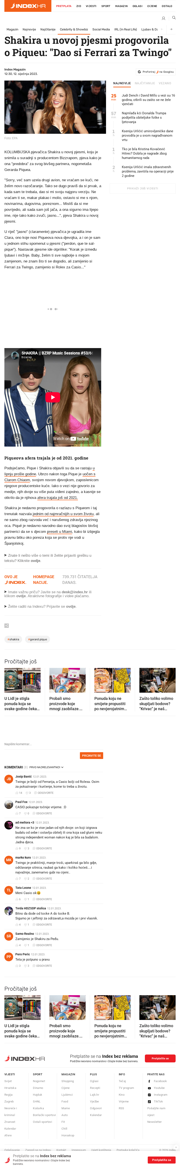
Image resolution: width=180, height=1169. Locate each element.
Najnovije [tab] (122, 83)
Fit (63, 1121)
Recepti (95, 1088)
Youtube (159, 1088)
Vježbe (94, 1101)
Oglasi (137, 6)
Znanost (9, 1121)
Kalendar (10, 1128)
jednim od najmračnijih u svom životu (63, 514)
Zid (78, 6)
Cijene (152, 6)
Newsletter (154, 1121)
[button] (9, 679)
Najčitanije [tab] (145, 83)
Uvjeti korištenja (101, 1150)
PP (9, 957)
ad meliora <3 (24, 822)
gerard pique (37, 639)
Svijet (8, 1081)
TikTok (158, 1101)
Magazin (12, 29)
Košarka (38, 1108)
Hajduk (37, 1094)
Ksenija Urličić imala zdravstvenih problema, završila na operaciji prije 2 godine (148, 171)
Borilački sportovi (44, 1115)
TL (9, 890)
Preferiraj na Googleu (158, 71)
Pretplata (64, 6)
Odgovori (96, 1108)
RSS (121, 1108)
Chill (64, 1128)
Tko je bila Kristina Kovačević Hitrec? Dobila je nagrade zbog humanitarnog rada (144, 153)
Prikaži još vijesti (142, 188)
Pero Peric (22, 954)
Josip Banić (23, 776)
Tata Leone (23, 887)
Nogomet (39, 1081)
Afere (8, 1135)
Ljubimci (67, 1094)
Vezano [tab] (165, 83)
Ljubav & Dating (152, 29)
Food (64, 1101)
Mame (65, 1108)
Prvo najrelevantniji (44, 767)
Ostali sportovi (42, 1121)
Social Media (101, 29)
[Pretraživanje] (172, 18)
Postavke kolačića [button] (128, 1150)
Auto (64, 1115)
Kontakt (61, 1150)
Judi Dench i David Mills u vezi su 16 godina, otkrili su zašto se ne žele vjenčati (148, 99)
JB (9, 779)
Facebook (160, 1081)
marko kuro (23, 857)
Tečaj (122, 1081)
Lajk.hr (94, 1094)
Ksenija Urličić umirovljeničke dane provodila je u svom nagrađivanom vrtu (147, 135)
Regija (8, 1094)
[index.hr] (27, 6)
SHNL (37, 1101)
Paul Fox (21, 802)
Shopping (67, 1081)
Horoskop (67, 1135)
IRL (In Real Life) (125, 29)
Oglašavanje (12, 1150)
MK (8, 860)
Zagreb (9, 1101)
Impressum (79, 1150)
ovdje (21, 596)
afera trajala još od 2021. (57, 498)
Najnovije (29, 29)
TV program (126, 1088)
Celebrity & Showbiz (74, 29)
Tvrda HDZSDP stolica (30, 908)
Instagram (160, 1094)
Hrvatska (10, 1088)
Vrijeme (124, 1101)
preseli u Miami (59, 532)
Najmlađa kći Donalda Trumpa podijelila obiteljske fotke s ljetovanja (144, 117)
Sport (105, 6)
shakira (13, 639)
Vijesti (91, 6)
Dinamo (38, 1088)
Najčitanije (48, 29)
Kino (122, 1094)
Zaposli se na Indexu (38, 1150)
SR (9, 936)
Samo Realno (24, 933)
